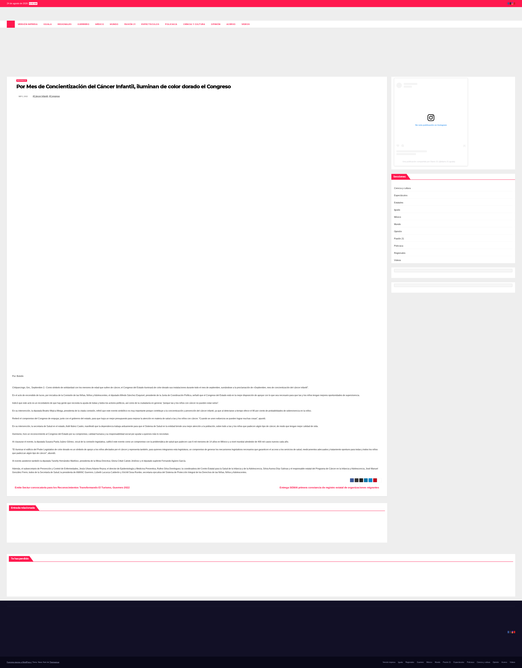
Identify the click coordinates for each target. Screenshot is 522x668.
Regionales (65, 24)
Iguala (48, 24)
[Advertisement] (261, 48)
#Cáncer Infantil (40, 96)
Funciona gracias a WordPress (19, 662)
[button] (513, 24)
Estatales (398, 203)
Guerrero (83, 24)
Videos (246, 24)
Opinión (215, 24)
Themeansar (54, 662)
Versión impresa (28, 24)
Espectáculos (150, 24)
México (99, 24)
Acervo (231, 24)
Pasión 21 (130, 24)
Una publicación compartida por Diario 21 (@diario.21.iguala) (429, 162)
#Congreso (54, 96)
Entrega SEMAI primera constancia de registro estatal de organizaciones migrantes (330, 487)
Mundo (114, 24)
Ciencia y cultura (194, 24)
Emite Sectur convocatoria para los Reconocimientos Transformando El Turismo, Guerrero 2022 (72, 487)
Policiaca (171, 24)
